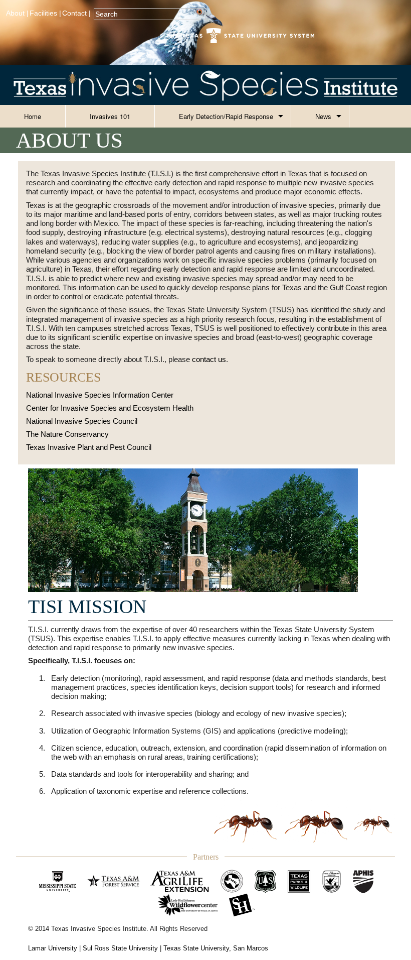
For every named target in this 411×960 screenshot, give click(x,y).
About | (17, 13)
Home (32, 116)
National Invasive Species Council (81, 421)
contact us (209, 359)
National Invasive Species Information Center (99, 395)
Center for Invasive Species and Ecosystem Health (109, 408)
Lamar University (52, 948)
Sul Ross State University (120, 948)
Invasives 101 (110, 116)
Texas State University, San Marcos (215, 948)
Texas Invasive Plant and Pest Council (88, 447)
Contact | (76, 13)
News (323, 116)
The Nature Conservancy (67, 434)
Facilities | (45, 13)
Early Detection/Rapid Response (226, 116)
